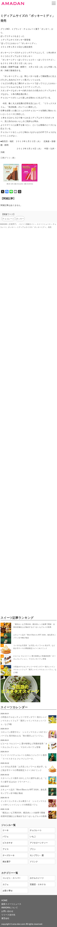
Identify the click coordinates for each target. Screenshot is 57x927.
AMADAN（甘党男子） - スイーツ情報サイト (17, 224)
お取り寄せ (8, 890)
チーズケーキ (9, 855)
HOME (4, 900)
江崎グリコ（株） (8, 157)
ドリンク (34, 861)
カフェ (6, 884)
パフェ (6, 836)
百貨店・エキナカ (38, 884)
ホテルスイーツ (37, 877)
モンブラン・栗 (37, 855)
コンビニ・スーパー (12, 877)
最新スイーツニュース (11, 903)
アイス (6, 849)
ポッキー (20, 218)
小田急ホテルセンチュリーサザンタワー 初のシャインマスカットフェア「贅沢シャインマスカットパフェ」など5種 (34, 669)
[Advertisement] (28, 361)
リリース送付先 (8, 914)
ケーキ (6, 830)
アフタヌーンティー (39, 842)
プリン (33, 849)
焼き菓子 (7, 861)
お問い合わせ (7, 910)
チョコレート (8, 218)
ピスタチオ (8, 842)
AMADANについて (9, 907)
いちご (33, 836)
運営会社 (5, 918)
